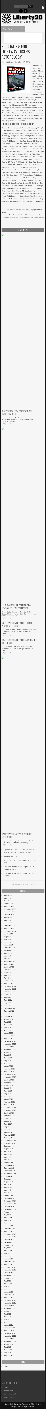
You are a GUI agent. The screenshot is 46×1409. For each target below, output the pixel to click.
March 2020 (8, 1033)
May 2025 (7, 920)
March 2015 (8, 1196)
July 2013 (7, 1248)
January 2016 (9, 1168)
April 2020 (7, 1030)
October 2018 (9, 1080)
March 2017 (8, 1132)
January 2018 (9, 1105)
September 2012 (10, 1275)
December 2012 (10, 1267)
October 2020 (9, 1016)
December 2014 (10, 1201)
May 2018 (7, 1094)
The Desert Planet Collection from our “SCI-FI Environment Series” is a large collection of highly (19, 631)
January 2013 (9, 1264)
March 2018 (8, 1099)
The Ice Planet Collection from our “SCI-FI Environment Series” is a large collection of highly (17, 648)
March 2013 (8, 1259)
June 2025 (8, 917)
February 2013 (9, 1262)
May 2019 (7, 1060)
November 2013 (10, 1237)
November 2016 (10, 1143)
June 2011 (8, 1317)
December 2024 (10, 931)
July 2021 (7, 997)
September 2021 (10, 992)
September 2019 (10, 1049)
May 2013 (7, 1253)
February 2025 (9, 926)
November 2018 (10, 1077)
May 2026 (7, 898)
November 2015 (10, 1173)
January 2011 (9, 1330)
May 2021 (7, 1003)
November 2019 (10, 1044)
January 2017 (9, 1138)
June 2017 (8, 1124)
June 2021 (8, 1000)
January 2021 (9, 1011)
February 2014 (9, 1229)
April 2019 (7, 1063)
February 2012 (9, 1295)
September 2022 (10, 970)
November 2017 (10, 1110)
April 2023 (7, 959)
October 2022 (9, 967)
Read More (5, 424)
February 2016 (9, 1165)
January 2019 (9, 1072)
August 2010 (8, 1344)
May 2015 (7, 1190)
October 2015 (9, 1176)
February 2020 (9, 1036)
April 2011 (7, 1322)
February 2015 (9, 1198)
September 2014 (10, 1209)
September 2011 (10, 1308)
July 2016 (7, 1151)
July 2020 (7, 1022)
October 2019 (9, 1047)
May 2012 (7, 1286)
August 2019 (8, 1052)
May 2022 (7, 975)
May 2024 (7, 939)
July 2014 (7, 1215)
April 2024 (7, 942)
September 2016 (10, 1146)
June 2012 (8, 1284)
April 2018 (7, 1096)
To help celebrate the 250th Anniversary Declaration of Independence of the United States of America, (17, 420)
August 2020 (8, 1019)
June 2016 (8, 1154)
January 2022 (9, 983)
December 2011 (10, 1300)
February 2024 (9, 948)
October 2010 (9, 1339)
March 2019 (8, 1066)
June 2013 (8, 1251)
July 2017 (7, 1121)
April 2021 (7, 1005)
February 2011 (9, 1328)
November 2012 (10, 1270)
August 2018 (8, 1085)
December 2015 (10, 1171)
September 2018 (10, 1083)
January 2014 (9, 1231)
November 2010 (10, 1336)
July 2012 (7, 1281)
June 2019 (8, 1058)
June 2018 (8, 1091)
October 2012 (9, 1273)
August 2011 (8, 1311)
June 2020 (8, 1025)
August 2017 (8, 1118)
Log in (6, 1366)
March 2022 (8, 981)
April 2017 (7, 1129)
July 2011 (7, 1314)
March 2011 (8, 1325)
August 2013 (8, 1245)
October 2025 (9, 915)
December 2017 (10, 1107)
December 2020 (10, 1014)
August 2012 (8, 1278)
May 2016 (7, 1157)
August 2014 (8, 1212)
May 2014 (7, 1220)
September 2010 (10, 1341)
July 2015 (7, 1184)
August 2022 (8, 972)
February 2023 (9, 961)
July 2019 (7, 1055)
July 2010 (7, 1347)
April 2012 (7, 1289)
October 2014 (9, 1207)
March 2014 (8, 1226)
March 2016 (8, 1162)
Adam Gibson (7, 62)
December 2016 (10, 1140)
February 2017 (9, 1135)
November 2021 (10, 989)
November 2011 (10, 1303)
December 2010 (10, 1333)
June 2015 (8, 1187)
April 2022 (7, 978)
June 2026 (8, 895)
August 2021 (8, 994)
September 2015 (10, 1179)
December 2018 (10, 1074)
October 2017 (9, 1113)
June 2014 (8, 1218)
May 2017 (7, 1127)
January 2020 (9, 1038)
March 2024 (8, 945)
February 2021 (9, 1008)
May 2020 (7, 1027)
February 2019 (9, 1069)
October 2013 (9, 1240)
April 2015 (7, 1193)
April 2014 (7, 1223)
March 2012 (8, 1292)
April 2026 (7, 901)
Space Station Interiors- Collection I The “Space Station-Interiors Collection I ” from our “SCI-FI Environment (19, 614)
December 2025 (10, 909)
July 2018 (7, 1088)
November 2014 (10, 1204)
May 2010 (7, 1352)
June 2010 (8, 1350)
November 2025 (10, 912)
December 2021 (10, 986)
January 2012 (9, 1297)
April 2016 (7, 1160)
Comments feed (10, 1394)
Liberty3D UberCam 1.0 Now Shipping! (18, 209)
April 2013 (7, 1256)
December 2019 (10, 1041)
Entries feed (8, 1391)
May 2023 (7, 956)
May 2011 (7, 1319)
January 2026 (9, 906)
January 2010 (9, 1355)
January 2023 (9, 964)
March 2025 (8, 923)
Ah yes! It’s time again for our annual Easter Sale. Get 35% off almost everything (18, 842)
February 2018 (9, 1102)
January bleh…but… (12, 856)
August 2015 (8, 1182)
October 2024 (9, 934)
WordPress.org (9, 1397)
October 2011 (9, 1306)
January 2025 (9, 928)
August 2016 (8, 1149)
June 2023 (8, 953)
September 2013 (10, 1242)
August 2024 (8, 937)
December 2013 (10, 1234)
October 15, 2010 (22, 62)
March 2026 (8, 904)
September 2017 (10, 1116)
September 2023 (10, 950)
